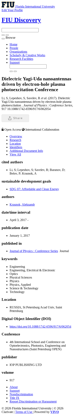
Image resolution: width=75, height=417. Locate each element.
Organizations (18, 51)
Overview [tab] (16, 136)
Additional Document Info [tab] (26, 150)
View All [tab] (15, 154)
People (14, 48)
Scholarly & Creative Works (27, 55)
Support (15, 62)
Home (13, 44)
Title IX (14, 398)
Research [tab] (15, 140)
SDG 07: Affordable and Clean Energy (34, 189)
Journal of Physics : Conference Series (34, 251)
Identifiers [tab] (16, 147)
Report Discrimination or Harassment (33, 401)
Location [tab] (15, 143)
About (14, 387)
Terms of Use (24, 412)
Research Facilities (21, 59)
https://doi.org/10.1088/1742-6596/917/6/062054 (40, 326)
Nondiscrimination (21, 394)
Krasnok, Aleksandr (22, 204)
